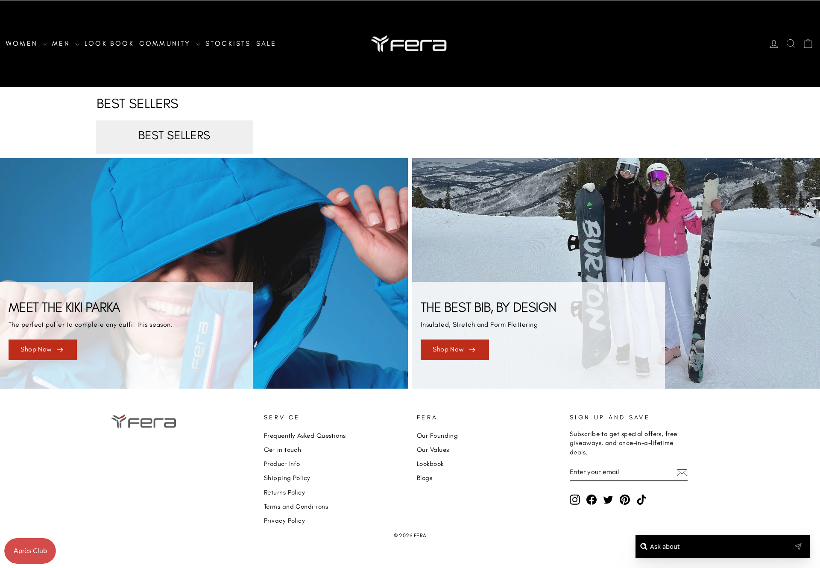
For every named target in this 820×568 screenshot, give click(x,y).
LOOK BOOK (109, 43)
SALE (266, 43)
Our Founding (437, 435)
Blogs (424, 478)
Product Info (282, 464)
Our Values (433, 449)
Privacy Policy (284, 520)
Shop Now (36, 349)
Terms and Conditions (296, 506)
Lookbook (430, 464)
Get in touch (282, 449)
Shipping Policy (287, 478)
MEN (62, 43)
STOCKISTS (228, 43)
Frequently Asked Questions (305, 435)
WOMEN (23, 43)
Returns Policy (284, 492)
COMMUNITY (166, 43)
